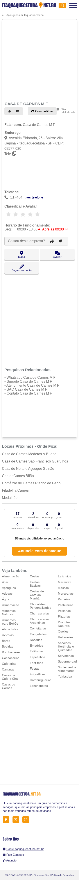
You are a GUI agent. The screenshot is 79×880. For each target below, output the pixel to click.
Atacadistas (10, 629)
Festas (34, 668)
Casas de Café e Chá (10, 676)
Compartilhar (43, 111)
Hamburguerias (40, 680)
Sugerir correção (22, 270)
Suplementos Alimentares (67, 668)
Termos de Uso (41, 875)
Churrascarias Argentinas (39, 620)
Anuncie (11, 860)
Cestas (35, 576)
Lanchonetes (39, 685)
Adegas (7, 593)
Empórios (36, 645)
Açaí (5, 582)
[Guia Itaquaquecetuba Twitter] (17, 819)
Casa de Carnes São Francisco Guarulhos (35, 461)
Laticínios (64, 576)
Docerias (36, 640)
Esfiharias (36, 651)
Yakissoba (65, 676)
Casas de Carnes (8, 686)
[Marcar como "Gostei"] (10, 111)
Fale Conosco (15, 854)
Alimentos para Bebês (10, 621)
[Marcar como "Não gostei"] (18, 111)
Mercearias (66, 593)
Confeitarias (38, 628)
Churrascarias (39, 613)
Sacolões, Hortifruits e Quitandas (66, 646)
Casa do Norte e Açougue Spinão (28, 468)
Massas (63, 588)
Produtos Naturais (64, 623)
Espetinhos (37, 657)
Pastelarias (65, 605)
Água (5, 599)
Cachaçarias (10, 658)
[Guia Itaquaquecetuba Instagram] (26, 819)
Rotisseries (65, 637)
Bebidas (7, 646)
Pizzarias (64, 616)
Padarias (64, 599)
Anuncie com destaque (39, 551)
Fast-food (36, 663)
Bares (6, 640)
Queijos (63, 631)
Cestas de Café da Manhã (37, 595)
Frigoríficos (37, 674)
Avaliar (57, 256)
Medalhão (10, 498)
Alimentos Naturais (9, 612)
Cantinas (8, 669)
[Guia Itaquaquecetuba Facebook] (7, 819)
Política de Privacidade (63, 875)
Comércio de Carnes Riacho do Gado (31, 483)
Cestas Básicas (35, 583)
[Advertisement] (39, 59)
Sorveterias (66, 655)
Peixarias (64, 610)
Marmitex (64, 582)
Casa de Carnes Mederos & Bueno (29, 454)
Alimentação (10, 576)
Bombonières (11, 652)
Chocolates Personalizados (40, 605)
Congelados (38, 634)
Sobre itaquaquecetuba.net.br (25, 849)
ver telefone (34, 197)
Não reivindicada (68, 111)
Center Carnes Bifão (18, 476)
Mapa (21, 256)
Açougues (9, 588)
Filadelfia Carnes (15, 490)
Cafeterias (9, 663)
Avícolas (8, 635)
